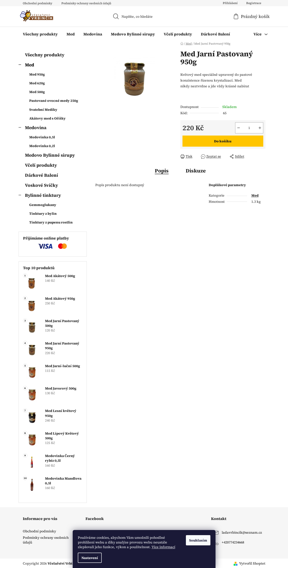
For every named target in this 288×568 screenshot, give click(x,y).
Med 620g (37, 83)
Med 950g (37, 74)
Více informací (163, 547)
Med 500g (37, 91)
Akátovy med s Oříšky (47, 118)
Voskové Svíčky (41, 185)
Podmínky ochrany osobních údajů (86, 3)
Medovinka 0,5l (42, 137)
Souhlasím (198, 540)
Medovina (35, 127)
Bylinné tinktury (43, 195)
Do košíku (223, 141)
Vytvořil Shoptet (252, 563)
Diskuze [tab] (196, 170)
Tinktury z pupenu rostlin (51, 222)
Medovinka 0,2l (42, 145)
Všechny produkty (44, 55)
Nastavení (89, 557)
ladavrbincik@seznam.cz (242, 532)
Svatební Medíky (43, 109)
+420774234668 (233, 542)
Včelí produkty (41, 165)
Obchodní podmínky (37, 3)
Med (29, 65)
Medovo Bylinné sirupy (50, 155)
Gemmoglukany (42, 204)
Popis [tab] (162, 170)
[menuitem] (40, 34)
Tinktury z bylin (43, 213)
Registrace (253, 3)
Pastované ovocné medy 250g (53, 100)
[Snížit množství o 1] (238, 128)
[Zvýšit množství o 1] (260, 128)
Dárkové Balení (41, 175)
